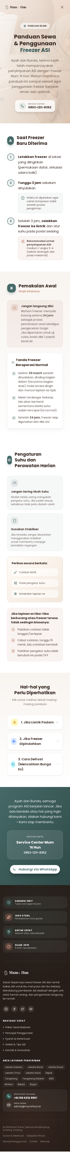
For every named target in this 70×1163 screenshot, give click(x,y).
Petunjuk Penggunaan (19, 1033)
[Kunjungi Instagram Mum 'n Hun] (6, 1009)
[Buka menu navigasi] (62, 7)
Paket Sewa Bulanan (18, 1027)
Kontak (33, 1141)
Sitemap (45, 1141)
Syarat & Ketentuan (17, 1039)
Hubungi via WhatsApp (38, 869)
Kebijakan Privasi (36, 1135)
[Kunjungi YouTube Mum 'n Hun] (31, 1009)
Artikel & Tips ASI (15, 1044)
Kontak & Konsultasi (17, 1050)
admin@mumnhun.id (27, 1106)
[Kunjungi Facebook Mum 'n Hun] (14, 1009)
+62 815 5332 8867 (25, 1098)
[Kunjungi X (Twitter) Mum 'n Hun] (22, 1009)
